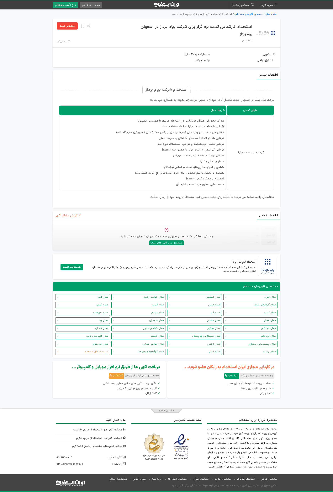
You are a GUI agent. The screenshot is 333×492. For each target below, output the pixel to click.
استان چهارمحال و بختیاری (262, 344)
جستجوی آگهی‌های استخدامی (249, 14)
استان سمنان (101, 328)
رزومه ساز (157, 479)
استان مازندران (156, 320)
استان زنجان (269, 320)
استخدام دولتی (269, 479)
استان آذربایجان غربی (97, 336)
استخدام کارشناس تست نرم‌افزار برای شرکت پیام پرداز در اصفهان (196, 27)
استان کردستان (100, 344)
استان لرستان (269, 352)
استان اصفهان (213, 297)
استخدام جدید (223, 479)
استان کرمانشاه (268, 336)
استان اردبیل (213, 344)
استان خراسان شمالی (153, 344)
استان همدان (213, 320)
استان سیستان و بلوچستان (206, 336)
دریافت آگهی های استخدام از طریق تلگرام (99, 438)
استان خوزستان (100, 313)
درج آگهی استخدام (65, 5)
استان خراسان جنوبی (153, 328)
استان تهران (270, 297)
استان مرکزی (157, 313)
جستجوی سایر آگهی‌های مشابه (166, 243)
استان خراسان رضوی (153, 297)
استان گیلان (102, 305)
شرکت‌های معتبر (118, 479)
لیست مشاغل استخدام (96, 352)
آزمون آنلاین (139, 479)
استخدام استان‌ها (177, 479)
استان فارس (214, 305)
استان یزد (103, 320)
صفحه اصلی (271, 14)
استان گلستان (157, 336)
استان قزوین (157, 305)
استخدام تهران (201, 479)
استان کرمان (270, 313)
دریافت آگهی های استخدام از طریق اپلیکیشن (97, 430)
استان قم (215, 313)
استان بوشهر (213, 328)
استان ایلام (214, 352)
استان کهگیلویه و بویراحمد (150, 352)
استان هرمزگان (268, 328)
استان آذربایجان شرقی (264, 305)
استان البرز (103, 297)
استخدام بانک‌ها (246, 479)
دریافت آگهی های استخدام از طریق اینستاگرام (97, 446)
